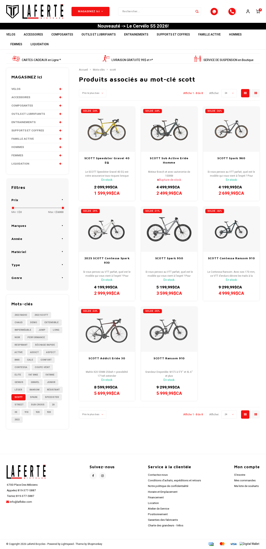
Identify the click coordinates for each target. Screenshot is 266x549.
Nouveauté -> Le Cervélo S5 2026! (133, 26)
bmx (17, 360)
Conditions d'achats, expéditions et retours (174, 480)
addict (34, 352)
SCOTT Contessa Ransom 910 (231, 258)
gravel (35, 382)
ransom (34, 389)
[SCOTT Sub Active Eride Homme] (169, 129)
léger (18, 389)
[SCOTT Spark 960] (231, 129)
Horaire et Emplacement (162, 492)
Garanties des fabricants (163, 520)
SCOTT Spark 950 (169, 258)
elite (18, 375)
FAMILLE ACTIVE (209, 34)
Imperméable (23, 330)
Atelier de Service (158, 509)
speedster (52, 397)
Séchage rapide (45, 345)
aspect (50, 352)
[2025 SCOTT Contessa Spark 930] (107, 229)
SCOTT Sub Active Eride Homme (169, 160)
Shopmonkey (94, 544)
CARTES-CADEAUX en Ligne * (41, 60)
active (19, 352)
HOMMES (235, 34)
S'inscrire (239, 475)
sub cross (37, 404)
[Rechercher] (197, 11)
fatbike (50, 375)
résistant (53, 389)
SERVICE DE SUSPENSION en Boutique (228, 60)
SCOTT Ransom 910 (169, 358)
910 (26, 412)
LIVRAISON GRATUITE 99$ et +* (132, 60)
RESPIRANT (21, 345)
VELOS (10, 34)
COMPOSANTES (62, 34)
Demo (33, 322)
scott (18, 397)
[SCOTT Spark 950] (169, 229)
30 (16, 412)
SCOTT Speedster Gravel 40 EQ (107, 160)
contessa (21, 367)
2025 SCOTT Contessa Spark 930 (107, 260)
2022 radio (21, 315)
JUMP (42, 330)
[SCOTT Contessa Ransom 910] (231, 229)
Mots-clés (99, 70)
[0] (258, 11)
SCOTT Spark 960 (231, 158)
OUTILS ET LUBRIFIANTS (98, 34)
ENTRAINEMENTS (136, 34)
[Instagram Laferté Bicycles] (102, 475)
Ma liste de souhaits (246, 486)
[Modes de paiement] (210, 544)
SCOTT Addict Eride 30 (107, 358)
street (19, 404)
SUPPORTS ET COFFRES (173, 34)
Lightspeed (67, 544)
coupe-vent (42, 367)
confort (46, 360)
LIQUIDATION (40, 44)
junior (51, 382)
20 (53, 404)
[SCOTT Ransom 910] (169, 329)
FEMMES (16, 44)
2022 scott (41, 315)
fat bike (33, 375)
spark (33, 397)
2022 (17, 419)
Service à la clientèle (169, 467)
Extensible (51, 322)
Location (153, 503)
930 (49, 412)
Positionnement (158, 514)
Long (56, 330)
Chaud (19, 322)
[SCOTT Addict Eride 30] (107, 329)
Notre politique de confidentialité (168, 486)
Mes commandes (245, 480)
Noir (17, 337)
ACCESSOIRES (33, 34)
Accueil (83, 70)
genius (19, 382)
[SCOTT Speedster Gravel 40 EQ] (107, 129)
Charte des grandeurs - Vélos (165, 525)
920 (37, 412)
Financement (156, 497)
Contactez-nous (158, 475)
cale (30, 360)
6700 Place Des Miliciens (22, 485)
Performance (36, 337)
